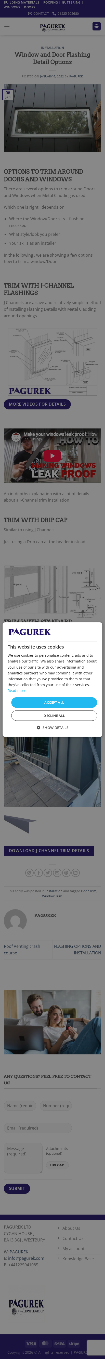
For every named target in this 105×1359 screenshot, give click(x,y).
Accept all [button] (54, 702)
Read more (17, 690)
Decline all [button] (54, 715)
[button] (52, 727)
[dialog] (52, 679)
